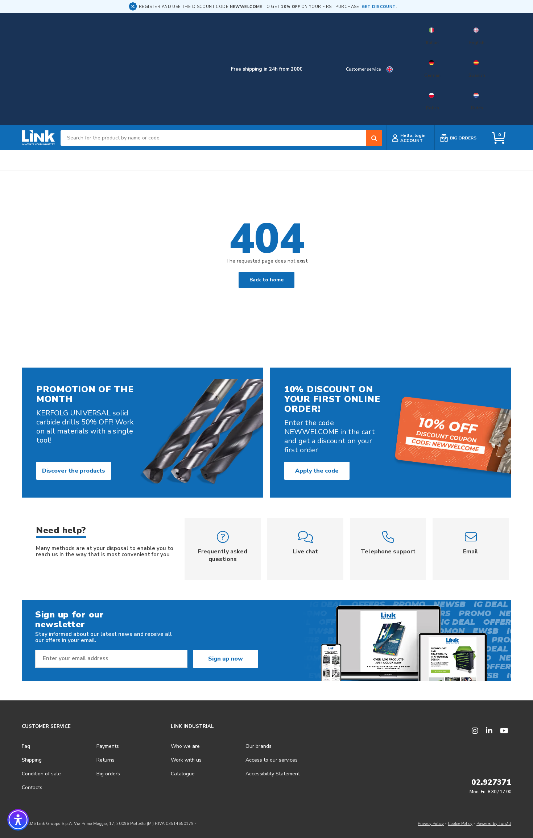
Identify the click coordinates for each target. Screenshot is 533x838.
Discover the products (73, 471)
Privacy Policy (431, 823)
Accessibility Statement (272, 773)
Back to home (266, 279)
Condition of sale (41, 773)
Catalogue (183, 773)
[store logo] (38, 138)
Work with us (186, 760)
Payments (107, 746)
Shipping (32, 760)
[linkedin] (489, 731)
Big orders (108, 773)
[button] (18, 820)
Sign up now (225, 659)
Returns (105, 760)
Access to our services (271, 760)
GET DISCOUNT (379, 6)
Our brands (258, 746)
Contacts (32, 787)
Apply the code (317, 471)
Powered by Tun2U (493, 823)
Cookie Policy (460, 823)
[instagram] (475, 731)
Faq (26, 746)
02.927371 (491, 782)
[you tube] (504, 731)
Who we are (185, 746)
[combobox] (221, 138)
